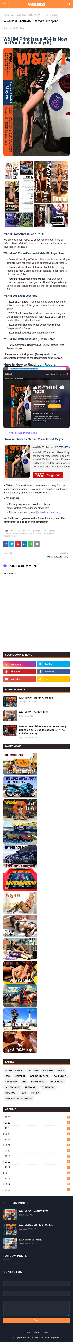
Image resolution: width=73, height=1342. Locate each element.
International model (18, 1098)
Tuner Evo (48, 1087)
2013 (37, 1189)
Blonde (33, 1070)
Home (6, 15)
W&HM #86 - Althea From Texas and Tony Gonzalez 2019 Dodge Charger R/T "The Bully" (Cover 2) (43, 730)
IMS (24, 1081)
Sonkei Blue (48, 533)
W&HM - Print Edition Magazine (45, 1337)
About (36, 1332)
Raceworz (56, 1081)
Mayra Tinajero (27, 533)
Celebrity (11, 1081)
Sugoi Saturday (18, 15)
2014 (37, 1184)
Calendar (60, 1076)
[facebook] (53, 671)
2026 (37, 1117)
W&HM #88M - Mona (30, 1239)
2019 (37, 1156)
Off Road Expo (39, 1076)
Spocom (48, 1070)
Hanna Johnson (10, 533)
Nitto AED (31, 1087)
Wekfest (20, 1076)
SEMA (38, 533)
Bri (11, 530)
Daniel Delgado (49, 530)
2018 (37, 1161)
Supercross (12, 1087)
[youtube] (19, 679)
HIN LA (35, 1092)
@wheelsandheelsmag (48, 512)
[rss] (53, 679)
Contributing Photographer (27, 530)
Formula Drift (14, 1070)
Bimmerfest (38, 1081)
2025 (37, 1122)
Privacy (46, 1332)
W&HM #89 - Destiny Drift (33, 712)
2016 (37, 1173)
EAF (24, 1092)
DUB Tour (11, 1092)
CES (7, 1076)
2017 (37, 1167)
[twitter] (53, 664)
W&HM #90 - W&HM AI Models (36, 697)
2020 (37, 1150)
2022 (37, 1139)
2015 (37, 1178)
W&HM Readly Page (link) (23, 432)
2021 (37, 1145)
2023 (37, 1134)
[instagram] (19, 664)
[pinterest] (19, 671)
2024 (37, 1128)
